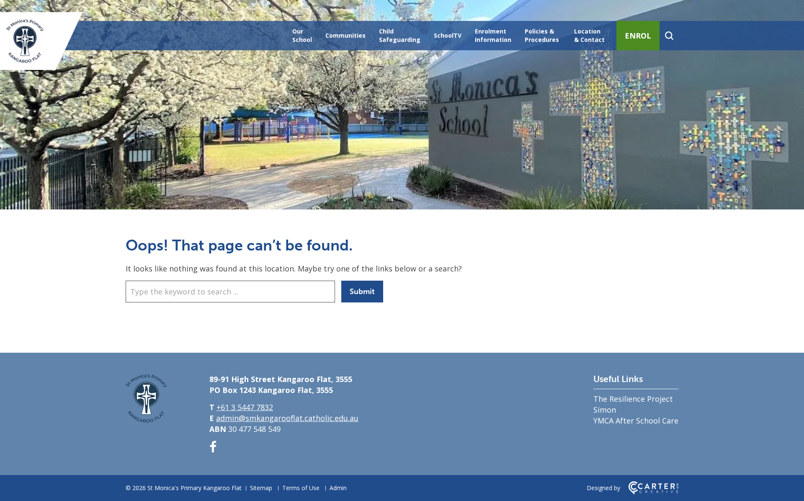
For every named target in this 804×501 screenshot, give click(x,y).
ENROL (638, 36)
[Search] (669, 35)
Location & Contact (589, 35)
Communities (345, 35)
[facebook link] (212, 446)
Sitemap (261, 488)
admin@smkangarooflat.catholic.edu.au (287, 418)
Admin (338, 488)
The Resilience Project (633, 399)
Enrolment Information (493, 35)
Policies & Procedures (542, 35)
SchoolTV (447, 35)
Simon (604, 410)
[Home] (147, 420)
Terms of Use (301, 488)
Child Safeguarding (399, 35)
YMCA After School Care (635, 421)
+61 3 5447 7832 (244, 407)
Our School (302, 35)
